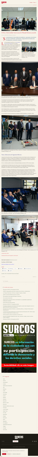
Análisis (4, 384)
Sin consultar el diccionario (7, 298)
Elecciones (5, 404)
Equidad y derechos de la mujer (8, 406)
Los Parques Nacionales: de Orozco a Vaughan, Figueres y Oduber (14, 293)
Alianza (4, 380)
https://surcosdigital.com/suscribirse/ (7, 264)
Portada (31, 2)
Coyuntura (5, 394)
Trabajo (4, 426)
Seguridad (4, 421)
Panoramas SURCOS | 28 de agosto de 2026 (11, 289)
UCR (5, 273)
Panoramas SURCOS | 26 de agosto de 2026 (11, 319)
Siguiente (34, 276)
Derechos (14, 35)
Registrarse (15, 441)
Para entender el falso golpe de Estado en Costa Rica (12, 296)
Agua (4, 379)
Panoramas (5, 414)
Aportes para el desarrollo (7, 385)
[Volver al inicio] (3, 2)
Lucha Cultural (5, 409)
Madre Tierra (5, 411)
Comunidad (5, 392)
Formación (5, 407)
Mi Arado (4, 412)
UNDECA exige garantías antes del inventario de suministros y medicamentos (16, 291)
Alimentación (5, 382)
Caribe (4, 390)
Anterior (3, 276)
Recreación (5, 417)
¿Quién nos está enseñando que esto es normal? (11, 294)
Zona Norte (5, 429)
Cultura (4, 395)
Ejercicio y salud (6, 402)
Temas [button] (34, 2)
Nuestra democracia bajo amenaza (9, 302)
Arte (3, 387)
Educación (4, 400)
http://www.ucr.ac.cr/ (13, 259)
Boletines (4, 389)
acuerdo (2, 273)
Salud (4, 419)
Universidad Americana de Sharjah (13, 273)
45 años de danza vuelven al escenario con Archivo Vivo (12, 314)
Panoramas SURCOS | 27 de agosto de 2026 (11, 304)
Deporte (4, 397)
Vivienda (4, 428)
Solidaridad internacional (7, 424)
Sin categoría (5, 422)
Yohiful (24, 446)
